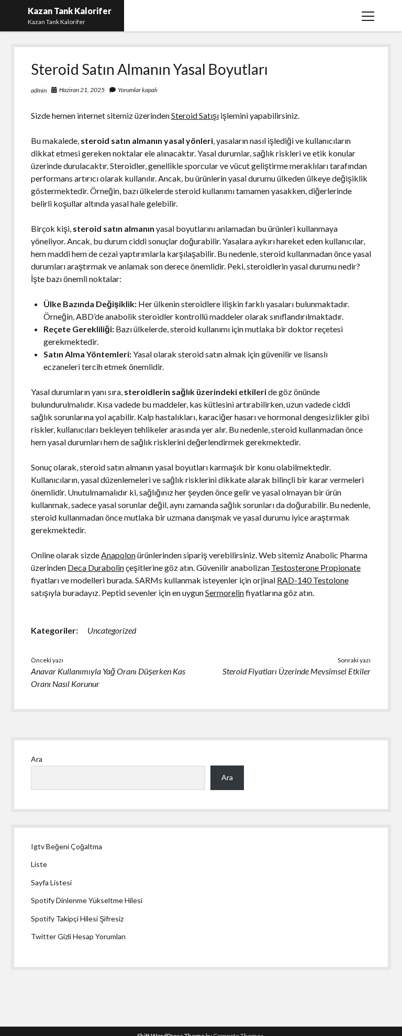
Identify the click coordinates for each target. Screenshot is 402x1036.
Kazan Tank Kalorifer (69, 11)
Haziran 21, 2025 (82, 90)
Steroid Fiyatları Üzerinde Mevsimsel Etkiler (296, 671)
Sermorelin (224, 593)
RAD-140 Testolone (313, 580)
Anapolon (118, 555)
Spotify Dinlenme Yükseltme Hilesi (86, 900)
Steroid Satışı (195, 115)
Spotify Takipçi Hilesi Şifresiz (77, 918)
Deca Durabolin (96, 567)
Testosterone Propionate (316, 567)
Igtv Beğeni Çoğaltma (66, 846)
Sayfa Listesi (51, 882)
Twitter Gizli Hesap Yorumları (78, 936)
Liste (39, 864)
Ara (36, 759)
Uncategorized (111, 630)
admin (39, 90)
